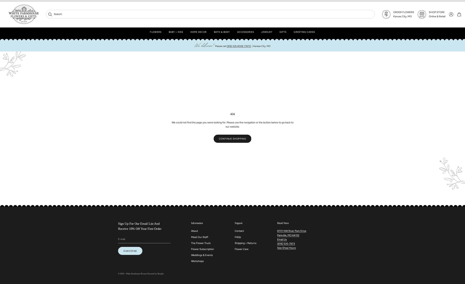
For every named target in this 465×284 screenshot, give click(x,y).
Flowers (155, 32)
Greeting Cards (304, 32)
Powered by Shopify (155, 274)
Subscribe (130, 251)
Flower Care (241, 249)
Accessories (245, 32)
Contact (239, 231)
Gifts (283, 32)
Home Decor (198, 32)
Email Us (282, 239)
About (194, 231)
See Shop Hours (286, 247)
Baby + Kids (176, 32)
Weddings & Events (202, 255)
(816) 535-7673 (286, 243)
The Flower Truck (201, 243)
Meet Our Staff (199, 237)
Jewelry (266, 32)
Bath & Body (222, 32)
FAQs (238, 237)
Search (55, 14)
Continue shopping (232, 138)
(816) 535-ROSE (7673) (239, 46)
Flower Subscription (202, 249)
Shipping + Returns (245, 243)
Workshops (197, 261)
